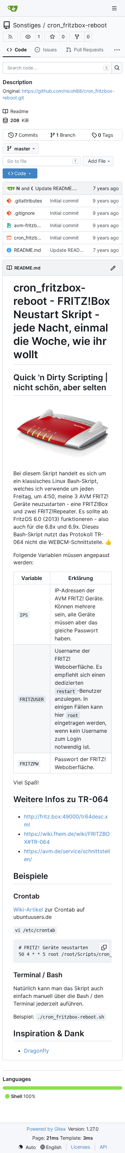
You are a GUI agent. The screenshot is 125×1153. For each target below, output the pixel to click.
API (103, 1147)
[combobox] (41, 161)
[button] (28, 37)
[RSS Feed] (10, 37)
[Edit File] (113, 267)
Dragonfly (36, 1050)
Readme (19, 111)
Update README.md (57, 188)
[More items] (117, 50)
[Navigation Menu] (115, 8)
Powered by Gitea (46, 1129)
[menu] (27, 1147)
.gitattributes (28, 200)
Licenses (80, 1147)
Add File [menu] (97, 161)
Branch (65, 135)
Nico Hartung (18, 188)
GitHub (32, 188)
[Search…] (116, 68)
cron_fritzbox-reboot (77, 25)
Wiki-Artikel (28, 909)
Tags (105, 135)
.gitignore (24, 213)
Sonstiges (27, 25)
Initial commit (64, 200)
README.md (27, 250)
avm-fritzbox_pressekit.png (28, 225)
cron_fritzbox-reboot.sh (28, 237)
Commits (26, 135)
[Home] (12, 8)
